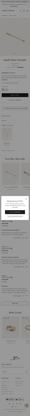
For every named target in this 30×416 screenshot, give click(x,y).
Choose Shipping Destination (15, 216)
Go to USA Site (15, 212)
